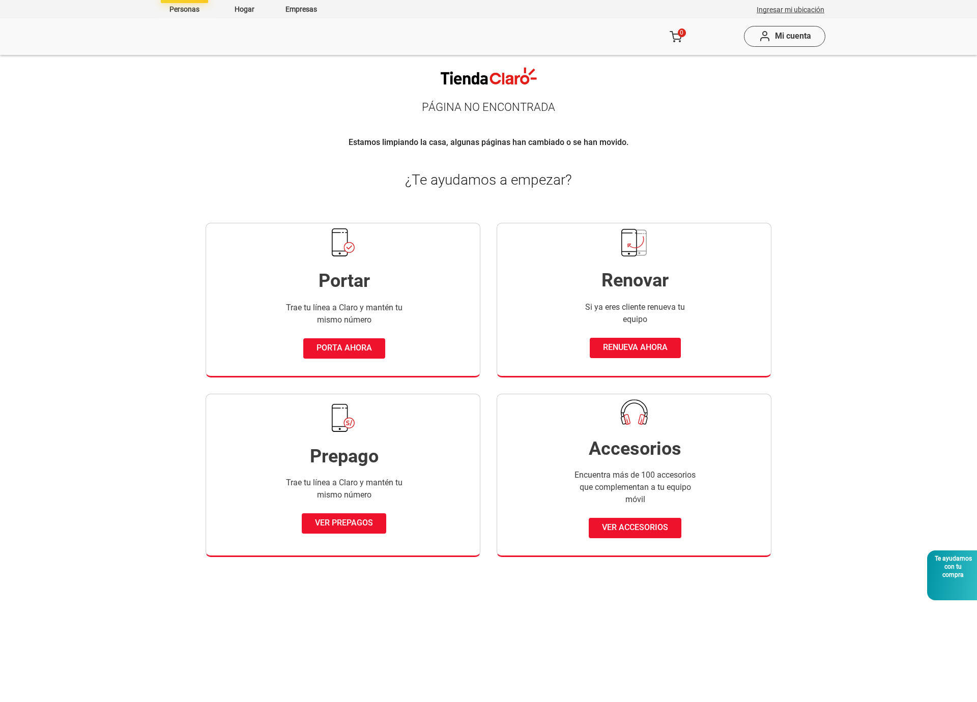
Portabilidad (214, 621)
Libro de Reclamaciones (684, 694)
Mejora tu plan (313, 658)
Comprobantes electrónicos (558, 658)
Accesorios (507, 36)
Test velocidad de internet (555, 676)
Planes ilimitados (223, 676)
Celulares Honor (435, 676)
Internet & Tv (422, 36)
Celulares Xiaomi (437, 658)
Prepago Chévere (222, 694)
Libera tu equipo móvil (549, 621)
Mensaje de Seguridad (681, 676)
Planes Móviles (328, 36)
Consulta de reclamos (680, 658)
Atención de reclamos (679, 640)
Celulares (242, 36)
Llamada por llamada (548, 640)
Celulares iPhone (437, 621)
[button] (790, 9)
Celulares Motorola (441, 694)
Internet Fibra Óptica (323, 621)
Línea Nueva (214, 640)
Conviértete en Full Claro (330, 676)
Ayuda (578, 36)
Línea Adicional (219, 658)
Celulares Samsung (442, 640)
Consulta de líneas (542, 694)
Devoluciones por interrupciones (698, 621)
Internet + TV (310, 640)
